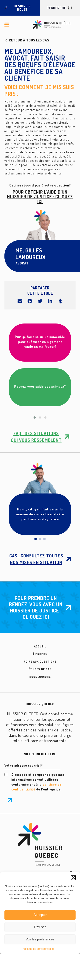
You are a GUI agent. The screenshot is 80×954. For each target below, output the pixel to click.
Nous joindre (40, 676)
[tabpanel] (40, 499)
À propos (40, 654)
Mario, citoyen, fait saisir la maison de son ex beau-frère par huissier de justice (40, 514)
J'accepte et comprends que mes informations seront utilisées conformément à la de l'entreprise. (38, 782)
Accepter (40, 915)
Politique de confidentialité (38, 948)
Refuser (40, 927)
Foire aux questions (40, 661)
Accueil (40, 646)
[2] (40, 539)
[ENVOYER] (10, 800)
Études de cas (40, 669)
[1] (35, 539)
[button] (73, 877)
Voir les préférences (40, 939)
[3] (44, 539)
